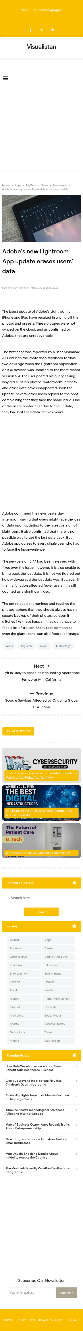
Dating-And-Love (56, 957)
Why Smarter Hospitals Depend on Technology (38, 853)
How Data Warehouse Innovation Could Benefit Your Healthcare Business (34, 1068)
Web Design (52, 1041)
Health (48, 990)
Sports (14, 1024)
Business (15, 948)
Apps (9, 646)
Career (49, 948)
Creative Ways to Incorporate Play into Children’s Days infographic (34, 1082)
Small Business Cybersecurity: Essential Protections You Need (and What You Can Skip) (41, 775)
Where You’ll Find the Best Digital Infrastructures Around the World (39, 813)
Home (25, 10)
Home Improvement (57, 999)
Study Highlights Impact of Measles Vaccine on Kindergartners (37, 1097)
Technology (63, 646)
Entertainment (19, 973)
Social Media (52, 1015)
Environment (52, 973)
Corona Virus (18, 957)
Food (13, 990)
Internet (15, 1007)
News (43, 646)
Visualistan (45, 1319)
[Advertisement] (41, 129)
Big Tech (26, 646)
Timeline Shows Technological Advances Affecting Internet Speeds (35, 1112)
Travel (48, 1032)
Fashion (15, 982)
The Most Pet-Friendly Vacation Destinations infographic (38, 1170)
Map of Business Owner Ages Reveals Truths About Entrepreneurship (38, 1126)
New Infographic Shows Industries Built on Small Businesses (36, 1141)
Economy (16, 965)
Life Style (50, 1007)
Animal (14, 940)
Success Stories (54, 1024)
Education (51, 965)
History (14, 999)
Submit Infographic (48, 10)
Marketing (16, 1015)
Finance (49, 982)
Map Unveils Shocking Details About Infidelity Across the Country (32, 1155)
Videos (14, 1041)
